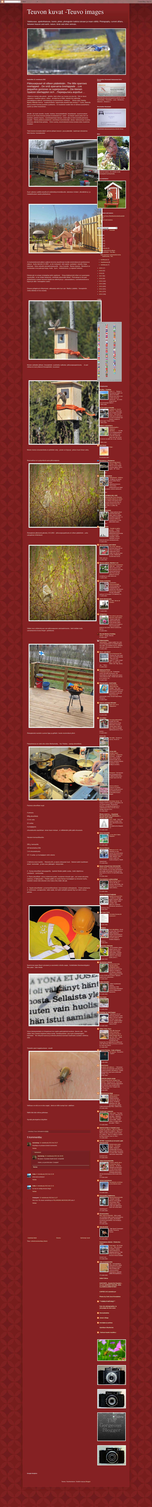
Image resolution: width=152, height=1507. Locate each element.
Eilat (110, 1263)
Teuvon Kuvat (103, 1065)
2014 (101, 284)
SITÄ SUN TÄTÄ (104, 912)
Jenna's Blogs (103, 1318)
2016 (101, 278)
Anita (34, 1174)
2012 (101, 289)
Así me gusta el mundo (106, 407)
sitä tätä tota (103, 784)
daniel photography (105, 599)
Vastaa (34, 1148)
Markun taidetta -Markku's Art (108, 563)
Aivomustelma (104, 1214)
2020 (101, 268)
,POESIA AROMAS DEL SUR (108, 495)
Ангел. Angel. (113, 819)
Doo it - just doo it (104, 652)
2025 (101, 241)
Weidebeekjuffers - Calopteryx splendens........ (114, 429)
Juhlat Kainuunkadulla (106, 1161)
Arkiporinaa (103, 614)
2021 (101, 246)
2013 (101, 286)
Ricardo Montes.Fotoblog (107, 634)
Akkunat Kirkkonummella (116, 1197)
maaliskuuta (104, 262)
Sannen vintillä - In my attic (107, 751)
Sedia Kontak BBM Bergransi (107, 772)
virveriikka (102, 718)
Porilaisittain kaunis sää (105, 671)
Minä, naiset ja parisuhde (106, 1215)
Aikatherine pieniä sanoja (107, 1078)
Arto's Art (102, 736)
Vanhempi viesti (85, 1238)
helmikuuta (104, 265)
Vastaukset (37, 1152)
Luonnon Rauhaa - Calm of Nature (110, 1050)
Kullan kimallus (104, 982)
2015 (101, 281)
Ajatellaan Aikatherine (106, 1327)
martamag (35, 1143)
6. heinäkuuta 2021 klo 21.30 (45, 1174)
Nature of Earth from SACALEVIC (110, 866)
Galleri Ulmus (103, 1278)
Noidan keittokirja (105, 581)
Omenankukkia (104, 1313)
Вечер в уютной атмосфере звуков (109, 801)
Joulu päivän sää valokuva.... (107, 1067)
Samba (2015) (103, 867)
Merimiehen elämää (105, 962)
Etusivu (58, 1238)
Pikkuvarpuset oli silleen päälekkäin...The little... (108, 251)
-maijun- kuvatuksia (105, 476)
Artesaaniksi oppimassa (107, 1195)
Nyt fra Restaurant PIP (115, 653)
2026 (101, 238)
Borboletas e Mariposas (107, 460)
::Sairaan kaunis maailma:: (108, 1332)
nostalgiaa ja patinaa (105, 1323)
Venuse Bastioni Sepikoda (107, 894)
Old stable (112, 737)
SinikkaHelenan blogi (106, 1093)
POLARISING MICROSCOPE (62, 1200)
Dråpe (111, 447)
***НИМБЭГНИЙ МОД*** (107, 1301)
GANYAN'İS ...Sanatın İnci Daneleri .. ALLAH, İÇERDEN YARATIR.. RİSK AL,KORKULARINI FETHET (110, 1285)
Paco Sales (103, 997)
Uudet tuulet (112, 1113)
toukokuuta (104, 248)
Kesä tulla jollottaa (114, 929)
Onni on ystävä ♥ (114, 786)
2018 (101, 273)
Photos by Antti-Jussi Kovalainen (110, 1296)
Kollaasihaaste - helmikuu (116, 477)
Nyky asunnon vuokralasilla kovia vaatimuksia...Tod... (110, 255)
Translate (112, 230)
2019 (101, 271)
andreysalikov (103, 799)
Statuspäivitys (103, 642)
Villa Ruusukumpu (105, 510)
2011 (101, 291)
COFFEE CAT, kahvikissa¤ (107, 1291)
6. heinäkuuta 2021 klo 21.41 (45, 1186)
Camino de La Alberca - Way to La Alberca (111, 1129)
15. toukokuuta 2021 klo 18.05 (54, 1156)
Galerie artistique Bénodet (107, 703)
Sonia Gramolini (104, 833)
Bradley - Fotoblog (105, 389)
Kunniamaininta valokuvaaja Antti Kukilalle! (113, 686)
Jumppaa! (102, 928)
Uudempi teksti (32, 1238)
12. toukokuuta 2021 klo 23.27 (49, 1143)
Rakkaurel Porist (104, 670)
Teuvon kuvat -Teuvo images (65, 11)
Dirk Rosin (102, 445)
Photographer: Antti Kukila (107, 683)
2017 (101, 276)
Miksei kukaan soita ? (115, 881)
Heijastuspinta (104, 640)
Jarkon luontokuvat (105, 1180)
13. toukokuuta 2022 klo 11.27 (49, 1197)
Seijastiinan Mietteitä (106, 946)
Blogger (88, 1481)
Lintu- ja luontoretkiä (105, 1262)
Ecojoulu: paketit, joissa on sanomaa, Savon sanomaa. (115, 1164)
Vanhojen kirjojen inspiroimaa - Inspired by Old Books (115, 754)
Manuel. (101, 635)
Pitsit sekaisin (103, 527)
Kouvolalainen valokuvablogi (108, 879)
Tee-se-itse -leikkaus (115, 546)
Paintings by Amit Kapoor (107, 1012)
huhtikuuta (104, 259)
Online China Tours (105, 1029)
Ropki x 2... (112, 391)
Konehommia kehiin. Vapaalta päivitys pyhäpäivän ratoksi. (114, 965)
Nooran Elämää (104, 848)
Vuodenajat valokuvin (106, 1111)
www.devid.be (103, 1227)
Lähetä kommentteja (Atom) (39, 1241)
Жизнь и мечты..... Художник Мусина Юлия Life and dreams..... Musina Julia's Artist (110, 816)
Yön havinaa (112, 1052)
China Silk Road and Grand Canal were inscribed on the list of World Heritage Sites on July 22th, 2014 (115, 1034)
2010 (101, 294)
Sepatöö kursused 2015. (115, 896)
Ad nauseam (103, 771)
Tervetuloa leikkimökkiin (115, 719)
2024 (101, 243)
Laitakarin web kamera (106, 220)
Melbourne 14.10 (114, 849)
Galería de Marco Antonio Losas (109, 1128)
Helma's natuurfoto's (106, 425)
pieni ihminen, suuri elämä (107, 545)
